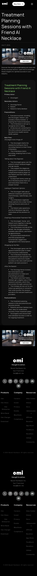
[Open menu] (32, 4)
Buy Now (17, 4)
